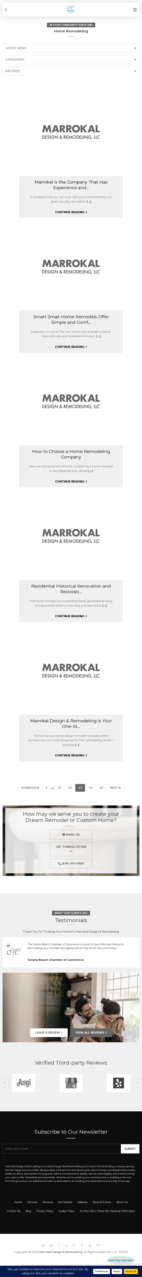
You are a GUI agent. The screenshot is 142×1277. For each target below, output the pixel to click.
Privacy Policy (44, 1211)
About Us (122, 1202)
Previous (31, 787)
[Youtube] (51, 1245)
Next (114, 787)
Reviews (48, 1202)
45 (102, 787)
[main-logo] (71, 6)
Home (18, 1202)
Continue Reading (70, 212)
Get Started (65, 1202)
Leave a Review (48, 1032)
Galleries (82, 1202)
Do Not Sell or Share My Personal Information (107, 1211)
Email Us (72, 834)
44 (92, 787)
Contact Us (13, 1211)
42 (71, 787)
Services (32, 1202)
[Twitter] (58, 1245)
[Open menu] (135, 9)
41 (61, 787)
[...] (88, 201)
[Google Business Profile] (97, 1245)
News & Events (102, 1202)
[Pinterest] (82, 1245)
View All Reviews (90, 1032)
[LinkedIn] (66, 1245)
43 (81, 787)
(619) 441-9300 (72, 863)
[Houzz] (90, 1245)
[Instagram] (74, 1245)
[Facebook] (43, 1245)
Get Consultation (71, 846)
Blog (28, 1211)
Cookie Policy (66, 1211)
